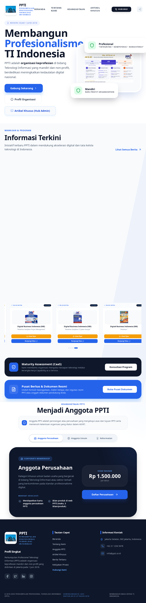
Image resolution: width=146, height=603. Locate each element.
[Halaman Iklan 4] (76, 348)
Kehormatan (106, 438)
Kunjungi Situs (25, 341)
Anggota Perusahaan (48, 438)
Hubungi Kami (59, 569)
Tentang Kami (56, 9)
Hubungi (123, 9)
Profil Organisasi (25, 99)
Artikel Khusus (95, 9)
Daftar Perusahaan (102, 494)
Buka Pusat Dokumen (119, 389)
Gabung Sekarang (21, 88)
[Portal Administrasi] (140, 9)
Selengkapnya (32, 226)
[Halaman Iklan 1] (68, 348)
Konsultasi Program (121, 367)
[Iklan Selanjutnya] (141, 323)
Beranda (39, 9)
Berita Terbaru (59, 559)
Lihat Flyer (28, 336)
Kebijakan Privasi (60, 564)
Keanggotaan (76, 9)
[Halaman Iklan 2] (70, 348)
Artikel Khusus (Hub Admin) (32, 110)
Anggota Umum (79, 438)
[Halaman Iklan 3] (72, 348)
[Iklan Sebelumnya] (4, 323)
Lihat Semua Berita (126, 149)
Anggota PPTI (58, 549)
